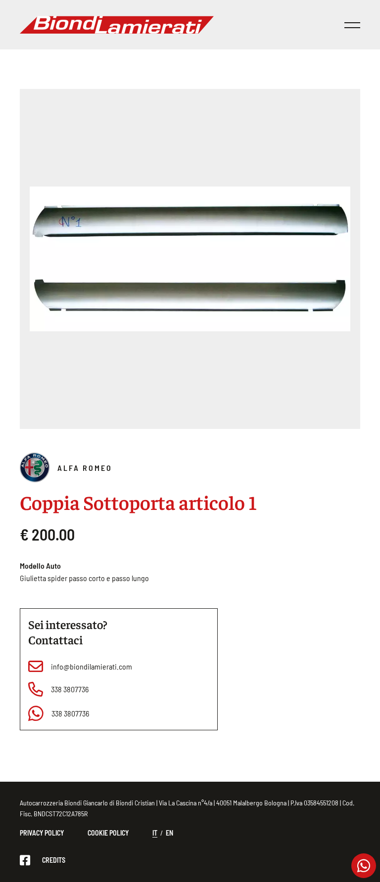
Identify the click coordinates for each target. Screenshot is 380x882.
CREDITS (53, 860)
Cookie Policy (108, 833)
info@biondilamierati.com (91, 666)
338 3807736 (70, 689)
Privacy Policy (42, 833)
